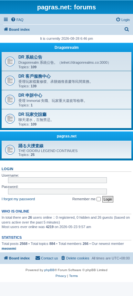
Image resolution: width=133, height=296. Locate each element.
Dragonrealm (67, 47)
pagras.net (67, 136)
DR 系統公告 (30, 57)
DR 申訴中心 (30, 95)
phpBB (49, 270)
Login (7, 169)
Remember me (84, 199)
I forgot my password (18, 199)
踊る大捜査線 (31, 145)
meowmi (9, 248)
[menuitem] (17, 20)
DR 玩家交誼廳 (32, 114)
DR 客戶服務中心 (34, 76)
